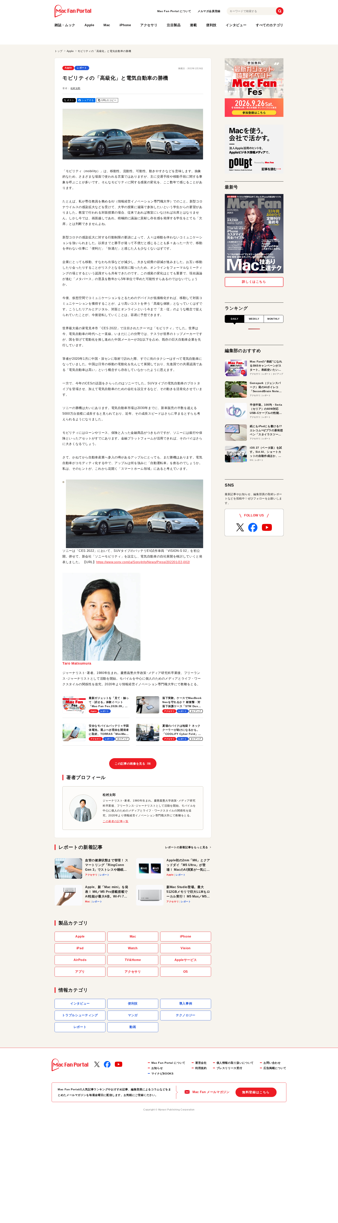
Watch (133, 948)
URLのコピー (108, 100)
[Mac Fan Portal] (73, 11)
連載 (193, 25)
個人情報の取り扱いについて (235, 1062)
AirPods (80, 960)
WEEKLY (254, 319)
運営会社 (201, 1062)
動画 (132, 1027)
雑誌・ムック (65, 25)
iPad (80, 948)
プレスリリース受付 (229, 1068)
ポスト (70, 100)
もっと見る (186, 847)
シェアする (88, 100)
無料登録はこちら (256, 1092)
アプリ (80, 971)
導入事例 (185, 1003)
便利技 (211, 25)
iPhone (125, 25)
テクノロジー (185, 1015)
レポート (82, 67)
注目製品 (174, 25)
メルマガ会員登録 (209, 11)
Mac (106, 25)
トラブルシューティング (80, 1015)
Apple (89, 25)
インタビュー (236, 25)
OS (185, 971)
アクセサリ (148, 25)
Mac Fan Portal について (174, 11)
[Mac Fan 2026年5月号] (254, 233)
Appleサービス (185, 960)
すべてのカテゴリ (269, 25)
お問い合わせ (272, 1062)
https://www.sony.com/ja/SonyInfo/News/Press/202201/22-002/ (143, 562)
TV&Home (133, 960)
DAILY (234, 319)
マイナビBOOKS (162, 1073)
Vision (186, 948)
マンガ (133, 1015)
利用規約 (201, 1068)
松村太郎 (76, 88)
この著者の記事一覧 (116, 821)
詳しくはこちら (254, 281)
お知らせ (157, 1068)
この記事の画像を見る (133, 763)
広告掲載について (274, 1068)
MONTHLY (273, 319)
